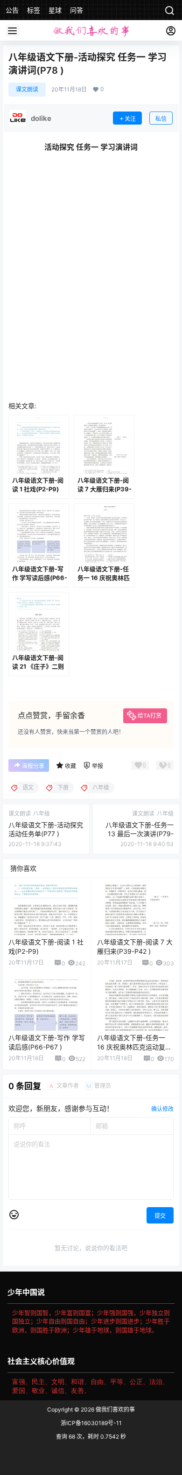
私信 (161, 118)
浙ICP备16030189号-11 (91, 1422)
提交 (160, 1215)
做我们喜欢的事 (114, 1409)
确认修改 (162, 1108)
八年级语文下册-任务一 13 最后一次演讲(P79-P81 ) (139, 834)
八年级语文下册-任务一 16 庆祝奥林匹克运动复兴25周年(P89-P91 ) (134, 1047)
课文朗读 (27, 89)
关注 (130, 118)
